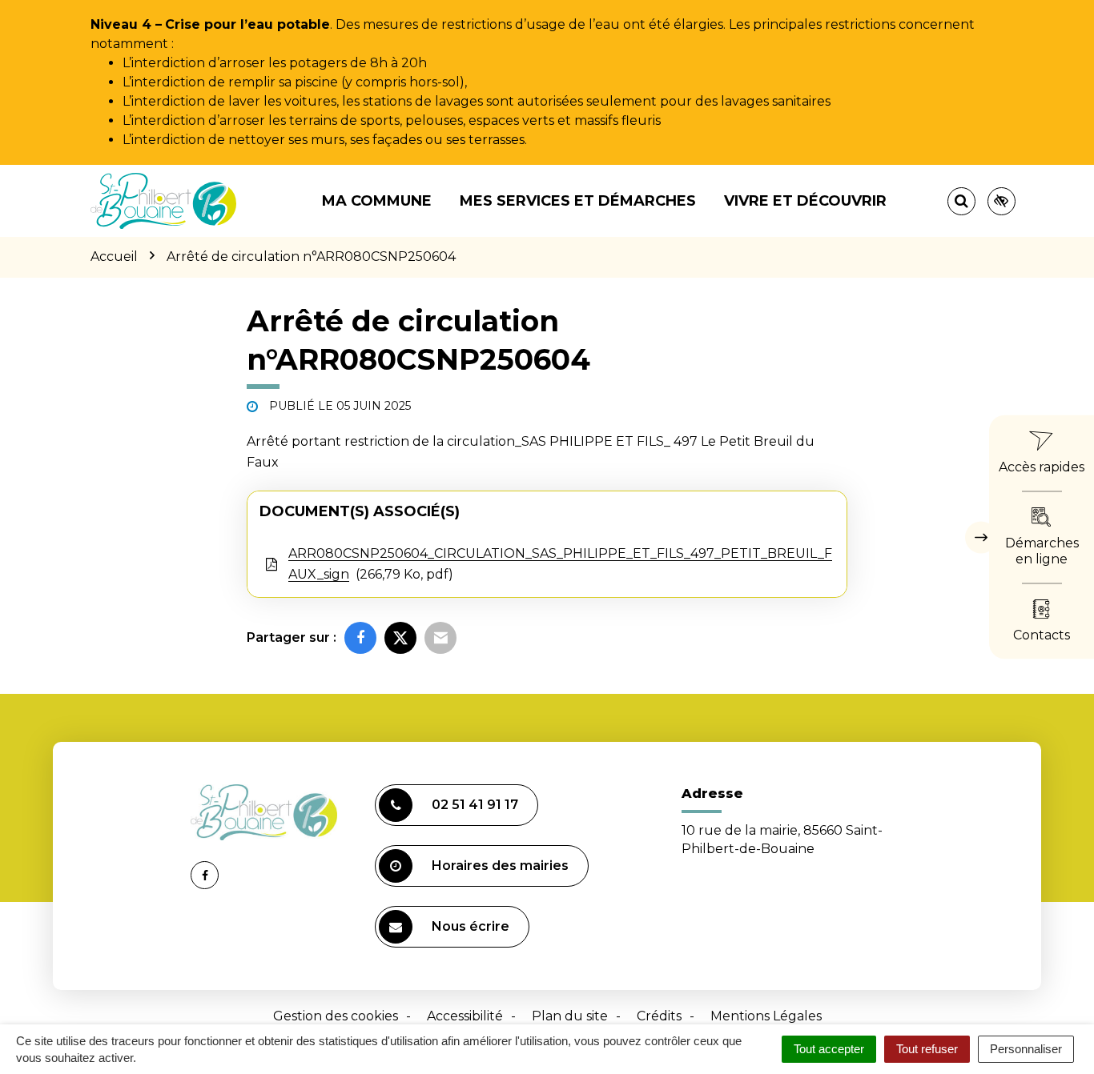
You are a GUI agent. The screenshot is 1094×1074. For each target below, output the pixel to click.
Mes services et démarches (578, 201)
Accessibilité (465, 1016)
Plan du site (570, 1016)
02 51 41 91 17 (475, 804)
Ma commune (377, 201)
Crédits (659, 1016)
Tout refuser (927, 1049)
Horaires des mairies (500, 865)
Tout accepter (829, 1049)
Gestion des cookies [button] (335, 1016)
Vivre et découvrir (805, 201)
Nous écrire (470, 926)
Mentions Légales (766, 1016)
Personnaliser (1026, 1049)
